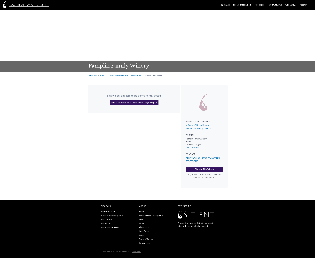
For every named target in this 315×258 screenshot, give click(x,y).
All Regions (93, 75)
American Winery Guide (29, 5)
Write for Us (144, 231)
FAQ (141, 219)
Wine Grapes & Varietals (110, 227)
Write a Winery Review (198, 125)
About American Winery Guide (151, 215)
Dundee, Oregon (137, 75)
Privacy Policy (144, 243)
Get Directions (192, 147)
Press (141, 223)
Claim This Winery (205, 169)
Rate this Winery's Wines (199, 128)
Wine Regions (260, 5)
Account (303, 5)
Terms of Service (146, 239)
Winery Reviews (275, 5)
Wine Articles (290, 5)
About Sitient (144, 227)
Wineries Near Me (108, 211)
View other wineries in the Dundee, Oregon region (134, 102)
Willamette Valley (118, 75)
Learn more (136, 252)
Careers (142, 235)
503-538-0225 (192, 161)
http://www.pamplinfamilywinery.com (203, 157)
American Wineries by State (112, 215)
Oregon (103, 75)
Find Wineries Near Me (242, 5)
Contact (142, 211)
